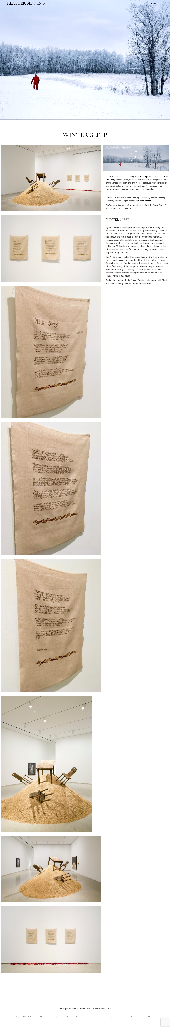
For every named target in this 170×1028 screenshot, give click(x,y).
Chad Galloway (144, 201)
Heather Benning (26, 3)
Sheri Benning (141, 177)
